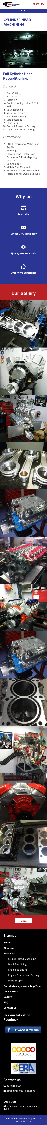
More (23, 920)
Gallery (8, 996)
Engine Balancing (17, 969)
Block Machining (17, 964)
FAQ (6, 1002)
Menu (23, 10)
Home (7, 942)
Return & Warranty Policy (28, 1119)
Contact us (10, 1007)
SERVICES (9, 953)
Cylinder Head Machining (22, 958)
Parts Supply (15, 980)
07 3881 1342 (39, 4)
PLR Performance (16, 1118)
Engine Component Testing (23, 975)
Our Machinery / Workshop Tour (22, 986)
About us (9, 948)
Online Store (11, 991)
